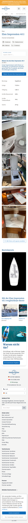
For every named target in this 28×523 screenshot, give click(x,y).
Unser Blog (5, 442)
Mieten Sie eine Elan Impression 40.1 (14, 74)
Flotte (6, 13)
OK (24, 408)
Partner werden (6, 485)
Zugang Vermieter (7, 483)
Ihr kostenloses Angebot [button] (11, 363)
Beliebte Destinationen (9, 490)
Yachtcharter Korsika (8, 462)
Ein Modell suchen (7, 52)
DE (6, 393)
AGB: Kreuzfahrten (7, 438)
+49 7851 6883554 (15, 377)
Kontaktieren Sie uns (15, 385)
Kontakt (4, 444)
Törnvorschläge (6, 474)
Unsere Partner (6, 422)
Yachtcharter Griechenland (10, 458)
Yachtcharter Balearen (8, 456)
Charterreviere (6, 469)
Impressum (5, 435)
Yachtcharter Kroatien (8, 453)
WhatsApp (15, 382)
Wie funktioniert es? (8, 417)
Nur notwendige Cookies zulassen (14, 517)
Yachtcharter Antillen (8, 465)
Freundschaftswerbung (9, 424)
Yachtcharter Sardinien (8, 451)
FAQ (3, 429)
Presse (4, 431)
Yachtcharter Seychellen (9, 467)
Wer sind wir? (6, 415)
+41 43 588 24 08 (15, 379)
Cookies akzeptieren (14, 513)
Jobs (3, 433)
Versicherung (6, 426)
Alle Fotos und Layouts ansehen (15, 241)
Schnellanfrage (6, 476)
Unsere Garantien (7, 420)
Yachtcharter (17, 438)
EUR (6, 389)
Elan (12, 13)
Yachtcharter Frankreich (9, 460)
